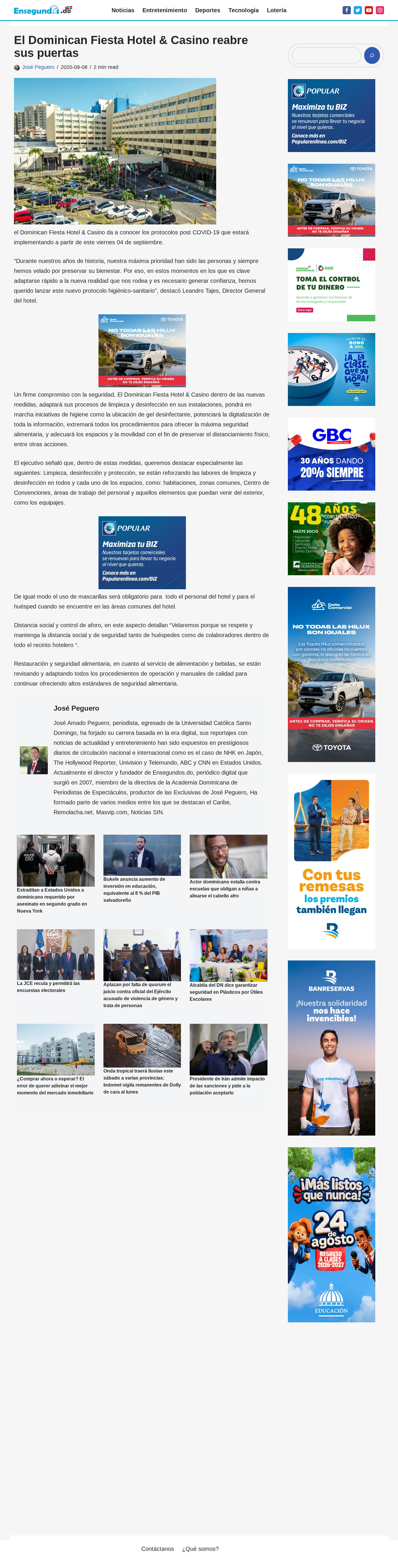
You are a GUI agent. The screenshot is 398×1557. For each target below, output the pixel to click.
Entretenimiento (164, 10)
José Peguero (38, 67)
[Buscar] (372, 55)
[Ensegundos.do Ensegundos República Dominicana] (43, 10)
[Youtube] (369, 10)
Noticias (123, 10)
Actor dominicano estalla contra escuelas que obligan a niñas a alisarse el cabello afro (225, 888)
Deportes (207, 10)
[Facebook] (347, 10)
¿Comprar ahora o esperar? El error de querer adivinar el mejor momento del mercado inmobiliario (55, 1085)
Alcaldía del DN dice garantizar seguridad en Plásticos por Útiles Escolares (226, 992)
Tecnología (243, 10)
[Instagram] (380, 10)
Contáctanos (157, 1549)
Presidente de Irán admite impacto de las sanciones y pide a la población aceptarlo (227, 1085)
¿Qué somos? (200, 1549)
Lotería (276, 10)
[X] (358, 10)
